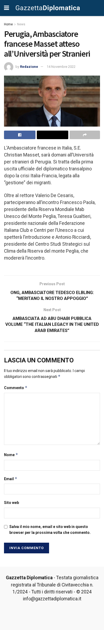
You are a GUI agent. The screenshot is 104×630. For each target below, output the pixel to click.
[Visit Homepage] (47, 8)
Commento (15, 387)
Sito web (11, 502)
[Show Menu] (6, 8)
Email (10, 478)
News (21, 24)
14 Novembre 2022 (61, 67)
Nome (11, 454)
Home (8, 24)
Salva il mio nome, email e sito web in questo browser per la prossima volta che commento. (50, 530)
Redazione (29, 67)
